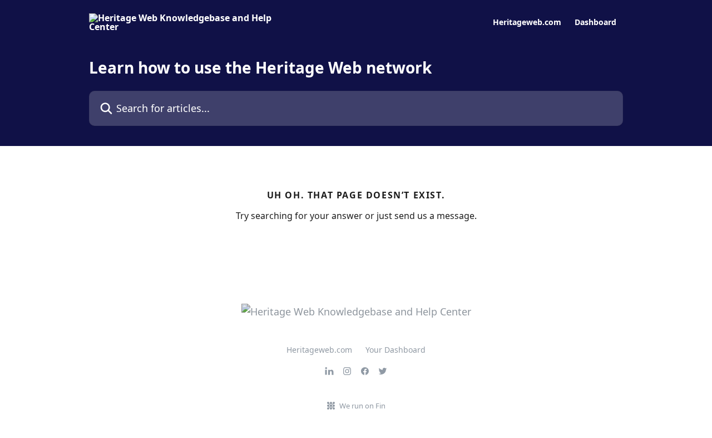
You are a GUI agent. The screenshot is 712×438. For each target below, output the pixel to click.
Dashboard (595, 22)
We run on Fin (362, 406)
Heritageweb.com (527, 22)
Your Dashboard (395, 349)
